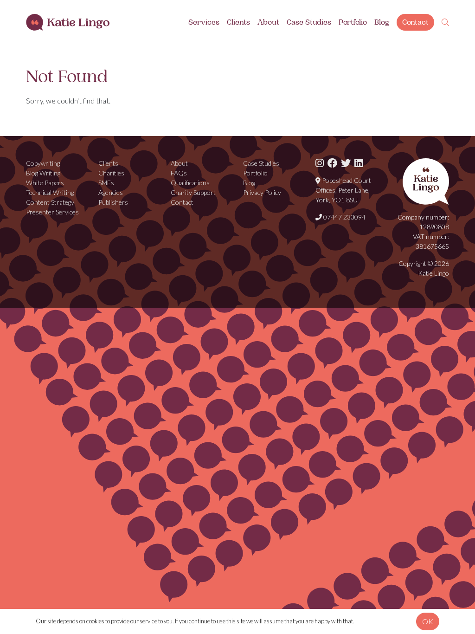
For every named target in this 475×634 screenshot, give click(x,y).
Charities (111, 173)
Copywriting (43, 163)
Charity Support (193, 192)
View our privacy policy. (383, 621)
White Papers (45, 183)
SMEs (106, 183)
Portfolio (353, 22)
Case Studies (309, 22)
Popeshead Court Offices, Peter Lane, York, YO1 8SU (343, 190)
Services (203, 22)
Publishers (113, 202)
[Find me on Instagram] (319, 163)
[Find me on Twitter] (346, 163)
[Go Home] (67, 22)
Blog (381, 22)
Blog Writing (43, 173)
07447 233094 (344, 217)
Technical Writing (50, 192)
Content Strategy (50, 202)
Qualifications (190, 183)
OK (427, 621)
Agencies (110, 192)
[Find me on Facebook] (332, 163)
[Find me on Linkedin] (358, 163)
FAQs (179, 173)
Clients (238, 22)
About (268, 22)
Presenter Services (52, 212)
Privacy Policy (262, 192)
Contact (415, 22)
